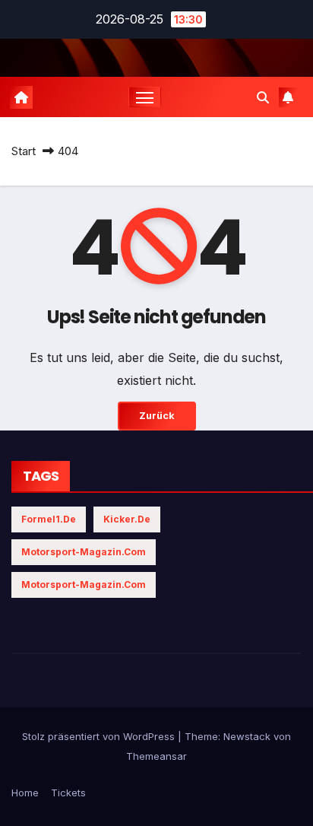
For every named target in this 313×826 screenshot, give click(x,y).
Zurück (157, 415)
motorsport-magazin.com (83, 552)
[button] (263, 97)
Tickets (68, 792)
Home (25, 792)
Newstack (246, 736)
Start (23, 151)
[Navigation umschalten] (145, 97)
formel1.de (48, 519)
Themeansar (156, 756)
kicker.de (126, 519)
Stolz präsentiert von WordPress (100, 736)
